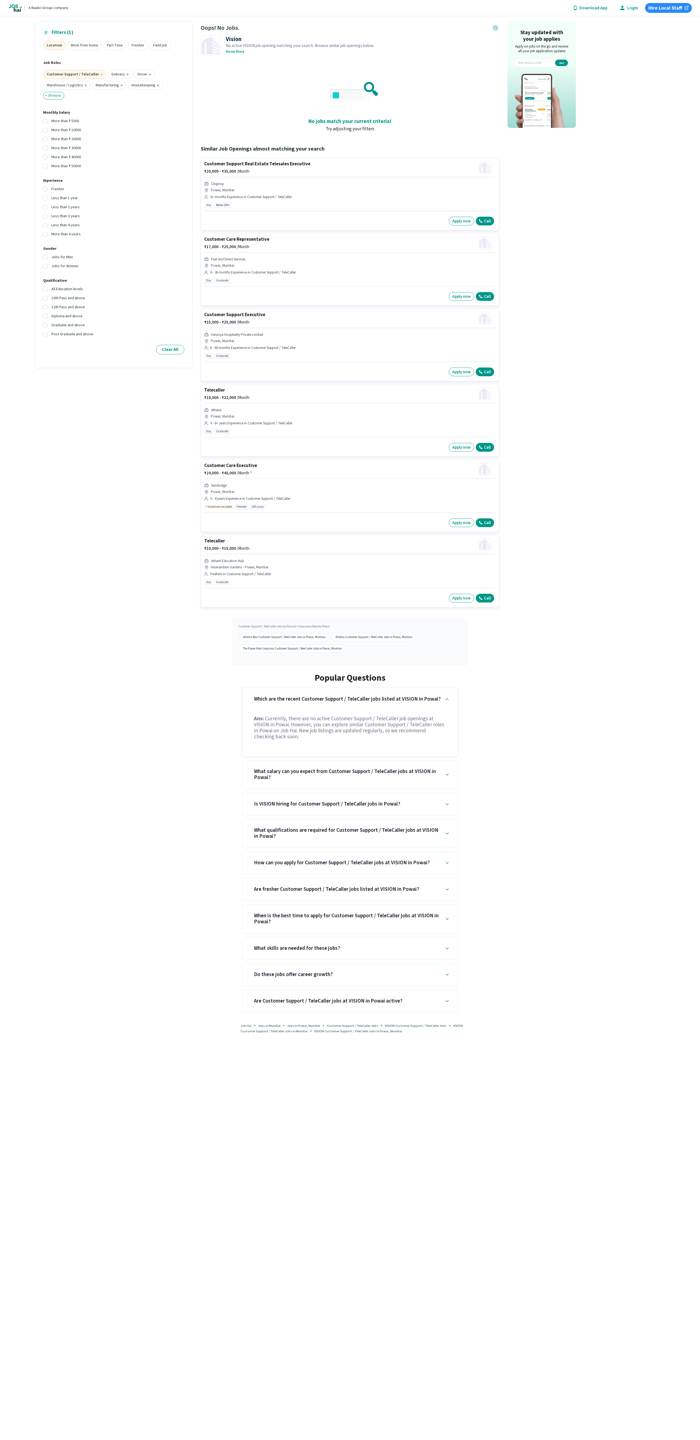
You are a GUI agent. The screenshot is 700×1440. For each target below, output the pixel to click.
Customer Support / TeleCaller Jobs (352, 1026)
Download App (593, 8)
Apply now (461, 221)
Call (487, 221)
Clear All (170, 349)
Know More (235, 51)
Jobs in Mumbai (269, 1026)
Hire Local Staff (665, 8)
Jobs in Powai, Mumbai (303, 1026)
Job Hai (246, 1026)
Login (632, 8)
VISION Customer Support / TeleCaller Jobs (416, 1026)
